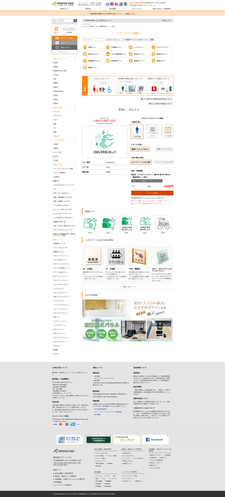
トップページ (86, 24)
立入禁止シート (127, 481)
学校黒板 (168, 455)
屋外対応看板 (100, 463)
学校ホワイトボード (156, 455)
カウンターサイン (59, 342)
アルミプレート (58, 301)
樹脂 (54, 124)
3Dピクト (56, 317)
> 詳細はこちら (166, 20)
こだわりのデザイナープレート (64, 185)
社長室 (55, 99)
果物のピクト (92, 67)
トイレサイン (127, 458)
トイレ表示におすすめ (61, 205)
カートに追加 (152, 193)
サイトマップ (137, 9)
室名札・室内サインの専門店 (65, 476)
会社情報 (112, 9)
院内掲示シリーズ (59, 243)
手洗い (90, 233)
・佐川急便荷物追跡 (100, 409)
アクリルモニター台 (60, 247)
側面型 (55, 148)
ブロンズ (56, 136)
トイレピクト (138, 47)
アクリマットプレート (61, 280)
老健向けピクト (139, 61)
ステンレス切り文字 (101, 453)
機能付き (56, 181)
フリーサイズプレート (61, 305)
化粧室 (55, 87)
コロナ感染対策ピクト (102, 26)
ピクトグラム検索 (87, 26)
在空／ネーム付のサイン (61, 193)
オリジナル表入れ (155, 468)
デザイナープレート (60, 256)
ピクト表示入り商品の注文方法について (157, 99)
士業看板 (109, 463)
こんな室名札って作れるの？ (63, 217)
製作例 (88, 9)
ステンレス (57, 115)
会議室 (55, 67)
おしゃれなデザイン (129, 455)
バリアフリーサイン (60, 321)
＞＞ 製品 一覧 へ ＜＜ (127, 287)
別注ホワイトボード (156, 462)
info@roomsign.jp (137, 5)
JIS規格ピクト (116, 47)
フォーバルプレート (60, 309)
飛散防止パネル (58, 252)
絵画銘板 (107, 483)
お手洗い (56, 75)
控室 (54, 79)
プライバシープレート (61, 337)
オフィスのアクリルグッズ (62, 230)
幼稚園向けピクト (94, 61)
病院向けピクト (162, 54)
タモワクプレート (59, 333)
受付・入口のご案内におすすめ (64, 226)
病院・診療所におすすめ (61, 201)
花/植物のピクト (116, 61)
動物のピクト (161, 61)
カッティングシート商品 (130, 476)
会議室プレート (127, 463)
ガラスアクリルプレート (61, 264)
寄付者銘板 (99, 481)
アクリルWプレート (60, 260)
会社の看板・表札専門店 (64, 473)
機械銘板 (108, 481)
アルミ (55, 120)
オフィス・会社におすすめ (62, 209)
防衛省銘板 (108, 486)
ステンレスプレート (60, 292)
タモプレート (57, 329)
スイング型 (57, 152)
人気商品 (56, 177)
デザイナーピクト (163, 47)
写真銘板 (98, 486)
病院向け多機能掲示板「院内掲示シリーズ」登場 (64, 234)
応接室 (55, 62)
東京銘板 (58, 482)
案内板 (55, 350)
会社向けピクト (93, 54)
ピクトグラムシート (129, 478)
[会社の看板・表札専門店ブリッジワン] (69, 439)
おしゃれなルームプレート (62, 213)
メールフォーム (151, 5)
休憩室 (55, 95)
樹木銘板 (98, 483)
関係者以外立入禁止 (60, 71)
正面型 (55, 144)
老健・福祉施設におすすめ (62, 197)
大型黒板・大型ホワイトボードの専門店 (69, 479)
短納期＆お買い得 (59, 222)
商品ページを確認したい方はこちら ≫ (147, 181)
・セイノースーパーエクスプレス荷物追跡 (107, 412)
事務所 (55, 83)
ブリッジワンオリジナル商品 (63, 169)
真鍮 (54, 132)
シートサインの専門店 (63, 485)
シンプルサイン (58, 288)
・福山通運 (96, 414)
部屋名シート (139, 481)
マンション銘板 (100, 458)
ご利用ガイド (64, 9)
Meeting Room (58, 91)
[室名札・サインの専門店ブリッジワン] (65, 4)
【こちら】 (151, 198)
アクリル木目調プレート (61, 268)
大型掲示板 (153, 457)
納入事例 (98, 466)
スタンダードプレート (61, 313)
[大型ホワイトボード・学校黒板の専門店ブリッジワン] (98, 439)
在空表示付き (127, 453)
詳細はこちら (130, 14)
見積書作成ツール (64, 52)
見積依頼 (161, 9)
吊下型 (55, 160)
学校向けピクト (139, 54)
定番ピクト (92, 47)
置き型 (55, 156)
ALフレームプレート (60, 276)
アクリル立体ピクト (60, 272)
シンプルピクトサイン (61, 284)
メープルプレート (59, 325)
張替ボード (163, 457)
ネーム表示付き (138, 458)
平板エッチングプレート (61, 297)
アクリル (56, 111)
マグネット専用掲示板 (156, 460)
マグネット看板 (111, 455)
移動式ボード (154, 465)
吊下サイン (57, 346)
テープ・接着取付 (59, 173)
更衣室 (55, 103)
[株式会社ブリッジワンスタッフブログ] (126, 439)
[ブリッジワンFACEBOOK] (155, 439)
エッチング (113, 478)
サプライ (56, 354)
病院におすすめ (127, 461)
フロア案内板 (100, 455)
